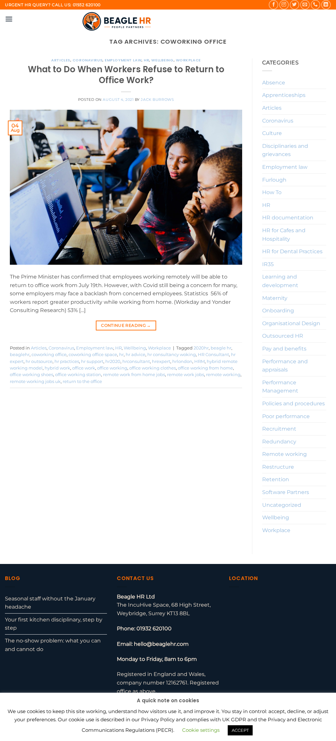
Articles (60, 60)
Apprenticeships (283, 95)
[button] (9, 19)
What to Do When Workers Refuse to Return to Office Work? (126, 74)
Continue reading (126, 325)
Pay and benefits (284, 349)
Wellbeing (162, 60)
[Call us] (315, 5)
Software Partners (285, 492)
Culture (272, 133)
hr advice (135, 354)
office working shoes (31, 374)
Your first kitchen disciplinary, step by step (53, 624)
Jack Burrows (157, 99)
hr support (92, 361)
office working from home (205, 368)
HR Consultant (213, 354)
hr (121, 354)
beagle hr (221, 348)
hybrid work (57, 368)
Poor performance (286, 416)
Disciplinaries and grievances (285, 150)
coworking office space (93, 354)
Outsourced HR (282, 336)
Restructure (278, 467)
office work (83, 368)
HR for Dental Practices (292, 251)
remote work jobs (185, 374)
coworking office (49, 354)
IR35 (268, 264)
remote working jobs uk (35, 381)
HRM (199, 361)
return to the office (82, 381)
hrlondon (182, 361)
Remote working (284, 454)
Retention (275, 479)
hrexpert (161, 361)
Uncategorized (281, 505)
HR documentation (287, 217)
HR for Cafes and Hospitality (283, 234)
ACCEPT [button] (240, 730)
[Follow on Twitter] (294, 5)
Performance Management (280, 386)
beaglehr (20, 354)
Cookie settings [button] (201, 730)
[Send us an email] (305, 5)
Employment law (123, 60)
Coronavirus (87, 60)
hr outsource (39, 361)
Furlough (274, 180)
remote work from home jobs (134, 374)
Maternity (274, 298)
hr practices (66, 361)
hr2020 (112, 361)
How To (272, 192)
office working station (78, 374)
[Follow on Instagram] (284, 5)
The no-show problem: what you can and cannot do (53, 645)
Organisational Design (291, 323)
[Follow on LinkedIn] (326, 5)
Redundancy (279, 441)
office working (112, 368)
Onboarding (278, 310)
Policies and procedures (293, 403)
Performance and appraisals (285, 365)
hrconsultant (136, 361)
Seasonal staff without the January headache (50, 602)
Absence (273, 82)
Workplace (188, 60)
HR (146, 60)
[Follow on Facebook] (273, 5)
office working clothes (152, 368)
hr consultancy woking (171, 354)
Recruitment (279, 429)
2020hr (201, 348)
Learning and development (280, 281)
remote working (223, 374)
